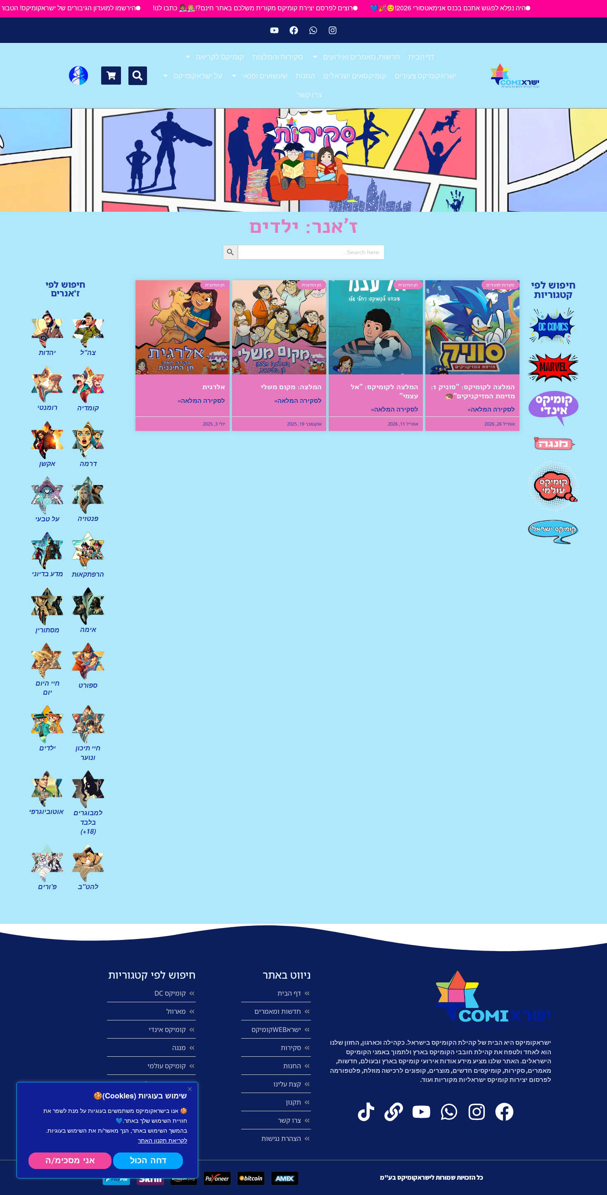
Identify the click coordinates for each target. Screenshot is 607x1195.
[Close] (189, 1089)
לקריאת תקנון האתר (162, 1140)
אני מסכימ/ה (70, 1160)
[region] (107, 1130)
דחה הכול (148, 1160)
